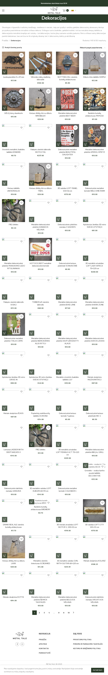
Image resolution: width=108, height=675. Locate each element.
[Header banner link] (54, 3)
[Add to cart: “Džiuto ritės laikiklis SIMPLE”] (85, 72)
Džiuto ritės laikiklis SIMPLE (94, 77)
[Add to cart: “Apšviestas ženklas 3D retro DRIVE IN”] (4, 372)
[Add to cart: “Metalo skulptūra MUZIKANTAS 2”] (85, 372)
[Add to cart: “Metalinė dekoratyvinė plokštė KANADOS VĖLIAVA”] (31, 219)
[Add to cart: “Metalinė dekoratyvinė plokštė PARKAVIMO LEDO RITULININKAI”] (4, 258)
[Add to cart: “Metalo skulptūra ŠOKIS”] (4, 408)
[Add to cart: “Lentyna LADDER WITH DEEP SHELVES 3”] (4, 444)
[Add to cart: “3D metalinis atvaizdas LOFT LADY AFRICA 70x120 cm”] (85, 258)
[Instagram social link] (22, 644)
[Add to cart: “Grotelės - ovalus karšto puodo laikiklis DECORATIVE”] (85, 465)
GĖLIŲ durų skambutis (13, 113)
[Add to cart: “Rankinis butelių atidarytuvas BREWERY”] (31, 501)
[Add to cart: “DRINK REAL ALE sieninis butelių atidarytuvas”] (4, 519)
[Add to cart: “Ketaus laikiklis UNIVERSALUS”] (4, 183)
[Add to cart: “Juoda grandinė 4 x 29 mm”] (4, 72)
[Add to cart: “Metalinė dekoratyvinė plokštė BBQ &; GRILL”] (85, 444)
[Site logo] (54, 10)
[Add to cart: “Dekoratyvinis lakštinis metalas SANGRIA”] (4, 483)
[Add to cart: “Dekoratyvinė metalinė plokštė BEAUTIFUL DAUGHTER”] (58, 144)
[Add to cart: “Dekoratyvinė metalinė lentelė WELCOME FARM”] (85, 183)
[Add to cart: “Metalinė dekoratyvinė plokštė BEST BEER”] (58, 108)
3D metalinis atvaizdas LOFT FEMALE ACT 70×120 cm (67, 452)
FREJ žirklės (13, 224)
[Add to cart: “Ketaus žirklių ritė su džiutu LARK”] (4, 555)
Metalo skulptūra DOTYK (13, 597)
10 (69, 612)
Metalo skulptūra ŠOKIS (13, 413)
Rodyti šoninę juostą (13, 47)
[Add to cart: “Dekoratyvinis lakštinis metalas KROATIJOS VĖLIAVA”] (85, 592)
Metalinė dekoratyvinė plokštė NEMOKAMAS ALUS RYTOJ (40, 341)
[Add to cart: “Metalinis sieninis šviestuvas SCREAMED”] (31, 555)
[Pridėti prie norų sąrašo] (21, 55)
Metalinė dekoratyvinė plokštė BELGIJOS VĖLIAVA (67, 599)
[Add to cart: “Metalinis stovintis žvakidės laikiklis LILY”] (58, 372)
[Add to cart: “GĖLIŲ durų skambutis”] (4, 108)
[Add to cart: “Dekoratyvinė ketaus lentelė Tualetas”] (58, 408)
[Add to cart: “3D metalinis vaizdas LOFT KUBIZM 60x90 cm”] (31, 483)
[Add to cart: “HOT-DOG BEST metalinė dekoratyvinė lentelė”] (31, 258)
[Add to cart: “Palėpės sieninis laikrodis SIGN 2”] (4, 297)
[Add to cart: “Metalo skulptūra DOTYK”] (4, 592)
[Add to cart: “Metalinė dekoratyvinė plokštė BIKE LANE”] (58, 297)
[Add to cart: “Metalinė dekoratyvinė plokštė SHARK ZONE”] (85, 297)
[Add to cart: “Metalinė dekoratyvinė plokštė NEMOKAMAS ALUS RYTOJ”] (31, 333)
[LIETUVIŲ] (73, 10)
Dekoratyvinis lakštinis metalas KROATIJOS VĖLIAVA (94, 599)
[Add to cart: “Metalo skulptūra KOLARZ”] (85, 555)
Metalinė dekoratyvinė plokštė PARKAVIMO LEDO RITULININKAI (13, 265)
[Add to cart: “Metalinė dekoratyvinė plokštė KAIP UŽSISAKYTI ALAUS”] (58, 333)
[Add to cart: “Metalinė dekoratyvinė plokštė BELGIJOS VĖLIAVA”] (58, 592)
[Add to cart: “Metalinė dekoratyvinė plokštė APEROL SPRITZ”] (85, 144)
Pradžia (5, 40)
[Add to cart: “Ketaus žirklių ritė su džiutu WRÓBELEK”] (31, 108)
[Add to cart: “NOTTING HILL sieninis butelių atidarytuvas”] (58, 72)
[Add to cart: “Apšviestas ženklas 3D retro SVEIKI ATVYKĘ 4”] (85, 219)
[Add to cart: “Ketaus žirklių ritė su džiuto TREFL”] (31, 183)
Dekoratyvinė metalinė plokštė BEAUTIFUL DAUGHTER (67, 152)
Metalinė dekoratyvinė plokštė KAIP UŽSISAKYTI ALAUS (67, 341)
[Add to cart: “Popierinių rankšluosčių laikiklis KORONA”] (31, 408)
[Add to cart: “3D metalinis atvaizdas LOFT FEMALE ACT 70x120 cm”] (58, 444)
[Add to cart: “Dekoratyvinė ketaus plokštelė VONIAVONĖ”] (58, 258)
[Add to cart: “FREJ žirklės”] (4, 219)
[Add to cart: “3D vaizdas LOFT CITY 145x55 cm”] (85, 519)
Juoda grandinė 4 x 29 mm (13, 77)
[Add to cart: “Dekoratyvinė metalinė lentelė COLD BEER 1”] (58, 483)
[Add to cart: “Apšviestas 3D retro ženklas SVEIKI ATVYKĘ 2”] (31, 372)
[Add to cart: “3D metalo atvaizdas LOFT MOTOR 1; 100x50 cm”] (58, 519)
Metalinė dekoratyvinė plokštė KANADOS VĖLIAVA (40, 227)
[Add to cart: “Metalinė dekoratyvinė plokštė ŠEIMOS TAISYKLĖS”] (31, 592)
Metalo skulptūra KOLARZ (94, 561)
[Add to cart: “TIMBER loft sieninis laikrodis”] (31, 297)
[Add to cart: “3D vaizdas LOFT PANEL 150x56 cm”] (58, 183)
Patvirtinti (97, 670)
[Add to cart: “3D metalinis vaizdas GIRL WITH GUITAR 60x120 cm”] (58, 555)
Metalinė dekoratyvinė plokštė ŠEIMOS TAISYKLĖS (40, 599)
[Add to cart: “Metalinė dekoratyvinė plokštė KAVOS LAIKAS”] (85, 333)
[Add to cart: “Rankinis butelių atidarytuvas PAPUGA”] (85, 108)
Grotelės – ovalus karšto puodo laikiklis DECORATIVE (95, 473)
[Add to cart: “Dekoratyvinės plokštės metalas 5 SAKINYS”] (58, 219)
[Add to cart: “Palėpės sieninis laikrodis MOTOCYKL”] (31, 144)
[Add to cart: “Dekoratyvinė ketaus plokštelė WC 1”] (85, 408)
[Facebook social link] (17, 644)
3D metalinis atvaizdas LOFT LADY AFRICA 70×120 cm (94, 265)
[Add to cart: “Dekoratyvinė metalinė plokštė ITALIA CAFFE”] (4, 333)
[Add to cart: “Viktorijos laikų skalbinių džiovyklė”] (31, 72)
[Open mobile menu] (3, 10)
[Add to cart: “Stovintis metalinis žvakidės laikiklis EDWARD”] (4, 144)
